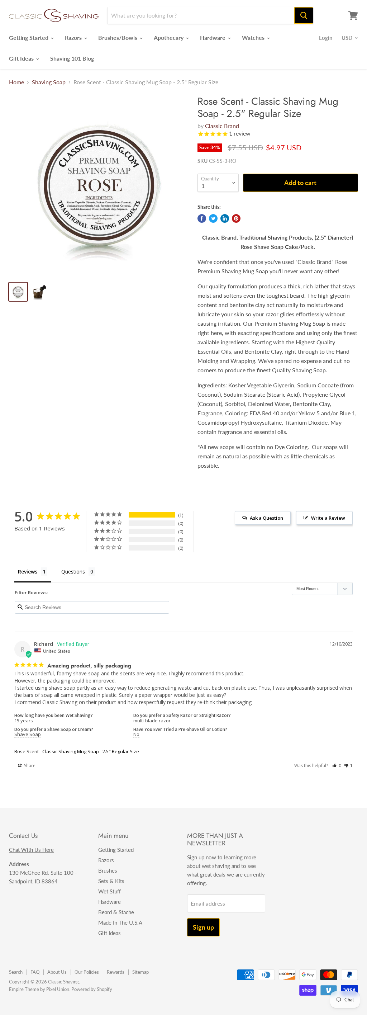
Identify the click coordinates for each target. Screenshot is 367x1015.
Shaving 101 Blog (72, 58)
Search (16, 972)
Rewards (115, 972)
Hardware (213, 37)
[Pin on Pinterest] (236, 218)
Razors (74, 37)
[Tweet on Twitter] (213, 218)
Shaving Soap (49, 82)
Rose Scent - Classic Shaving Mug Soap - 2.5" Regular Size (76, 751)
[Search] (303, 15)
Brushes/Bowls (118, 37)
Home (16, 82)
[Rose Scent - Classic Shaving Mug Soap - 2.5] (99, 185)
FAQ (34, 972)
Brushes (107, 870)
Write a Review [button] (328, 518)
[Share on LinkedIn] (224, 218)
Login (325, 37)
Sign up (203, 927)
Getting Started (29, 37)
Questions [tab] (73, 571)
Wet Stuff (109, 891)
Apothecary (169, 37)
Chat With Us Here (31, 849)
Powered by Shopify (91, 989)
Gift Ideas (22, 58)
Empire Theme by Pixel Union (39, 989)
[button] (337, 766)
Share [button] (29, 766)
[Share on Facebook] (201, 218)
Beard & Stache (116, 912)
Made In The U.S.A (120, 922)
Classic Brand (222, 125)
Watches (254, 37)
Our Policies (87, 972)
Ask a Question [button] (266, 518)
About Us (57, 972)
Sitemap (140, 972)
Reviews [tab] (27, 571)
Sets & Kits (111, 881)
